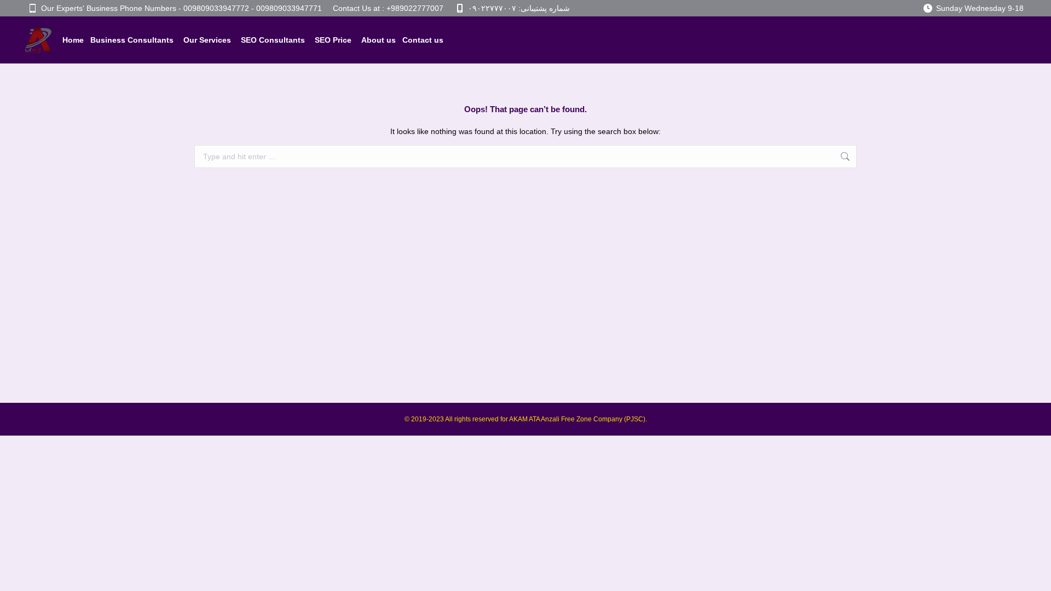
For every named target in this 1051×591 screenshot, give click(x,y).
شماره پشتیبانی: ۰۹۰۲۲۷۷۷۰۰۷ (519, 8)
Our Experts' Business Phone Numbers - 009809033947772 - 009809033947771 (181, 8)
